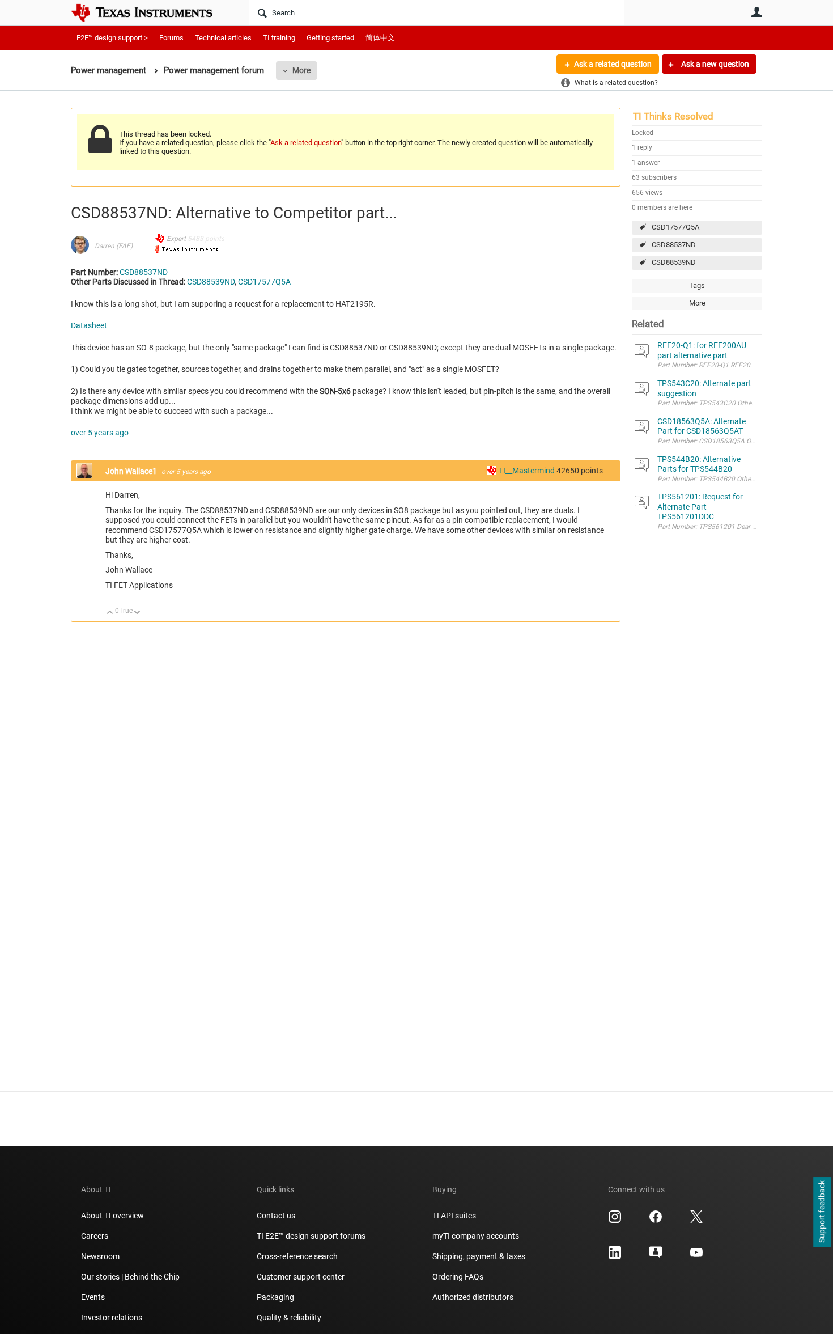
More (301, 70)
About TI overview (112, 1215)
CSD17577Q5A (675, 227)
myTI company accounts (475, 1235)
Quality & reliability (289, 1317)
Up (110, 613)
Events (93, 1297)
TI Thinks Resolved (673, 116)
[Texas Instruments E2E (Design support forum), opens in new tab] (655, 1256)
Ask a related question (613, 64)
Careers (94, 1235)
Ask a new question (714, 64)
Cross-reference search (297, 1256)
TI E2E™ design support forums (311, 1235)
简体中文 (380, 37)
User (756, 12)
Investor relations (111, 1317)
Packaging (275, 1297)
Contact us (276, 1215)
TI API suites (454, 1215)
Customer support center (301, 1276)
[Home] (150, 12)
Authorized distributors (472, 1297)
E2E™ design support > (112, 37)
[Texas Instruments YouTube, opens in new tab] (696, 1256)
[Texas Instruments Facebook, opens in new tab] (655, 1220)
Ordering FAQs (457, 1276)
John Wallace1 (132, 471)
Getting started (330, 37)
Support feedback (821, 1212)
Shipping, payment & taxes (478, 1256)
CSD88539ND (674, 262)
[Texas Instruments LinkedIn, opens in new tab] (615, 1256)
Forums (171, 37)
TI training (279, 37)
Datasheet (89, 325)
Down (137, 613)
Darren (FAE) (114, 246)
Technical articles (223, 37)
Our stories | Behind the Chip (130, 1276)
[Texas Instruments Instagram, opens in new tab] (615, 1220)
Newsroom (100, 1256)
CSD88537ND (674, 244)
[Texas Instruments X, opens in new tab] (696, 1220)
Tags (697, 285)
